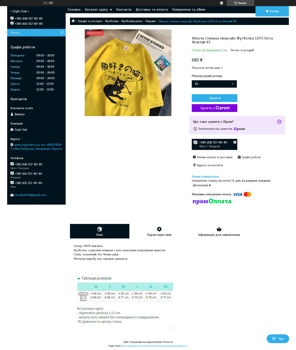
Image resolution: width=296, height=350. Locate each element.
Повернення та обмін (188, 9)
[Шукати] (62, 32)
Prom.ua (168, 341)
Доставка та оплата (152, 9)
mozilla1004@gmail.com (30, 195)
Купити (215, 98)
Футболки (111, 21)
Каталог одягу (96, 9)
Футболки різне (131, 21)
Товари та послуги (90, 21)
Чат (281, 338)
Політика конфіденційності (171, 345)
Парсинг (150, 21)
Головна (74, 9)
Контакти (123, 9)
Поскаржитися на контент (137, 345)
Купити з (208, 108)
